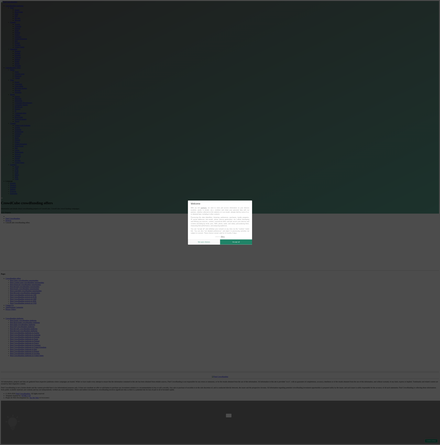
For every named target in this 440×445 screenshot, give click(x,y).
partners (204, 208)
